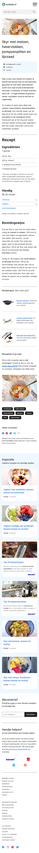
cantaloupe (7, 409)
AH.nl (13, 765)
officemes (6, 200)
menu (35, 6)
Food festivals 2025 (8, 807)
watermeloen (15, 417)
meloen (29, 413)
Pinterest (7, 433)
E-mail (14, 433)
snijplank (5, 204)
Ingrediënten (6, 783)
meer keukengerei (9, 208)
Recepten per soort (7, 781)
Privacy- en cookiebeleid (9, 834)
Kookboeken (5, 789)
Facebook (3, 433)
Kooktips (4, 795)
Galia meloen (20, 409)
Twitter (10, 433)
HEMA (28, 759)
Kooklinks (5, 813)
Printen (18, 433)
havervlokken (8, 413)
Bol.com (10, 759)
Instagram (8, 847)
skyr (5, 417)
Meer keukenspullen (8, 805)
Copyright (5, 831)
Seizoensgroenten (7, 786)
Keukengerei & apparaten (9, 802)
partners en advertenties (17, 749)
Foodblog (5, 810)
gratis (12, 703)
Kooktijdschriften (7, 816)
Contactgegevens (7, 837)
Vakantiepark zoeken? (8, 840)
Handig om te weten (8, 819)
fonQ (25, 765)
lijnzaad (19, 413)
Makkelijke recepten (8, 778)
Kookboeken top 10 (8, 792)
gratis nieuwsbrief (10, 366)
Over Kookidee (6, 826)
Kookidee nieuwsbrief (8, 828)
